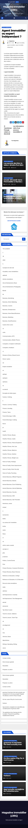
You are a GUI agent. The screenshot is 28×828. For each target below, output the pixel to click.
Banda (4, 290)
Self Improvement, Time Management (12, 598)
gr (3, 427)
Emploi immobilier (7, 366)
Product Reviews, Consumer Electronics (13, 568)
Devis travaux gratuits (8, 662)
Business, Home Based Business (11, 313)
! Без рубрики (6, 248)
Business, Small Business (9, 321)
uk (3, 621)
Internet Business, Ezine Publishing (12, 484)
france (4, 423)
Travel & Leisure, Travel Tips (10, 617)
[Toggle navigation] (14, 18)
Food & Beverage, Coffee (9, 416)
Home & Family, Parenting (9, 473)
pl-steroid (5, 556)
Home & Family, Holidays (9, 461)
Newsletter (5, 665)
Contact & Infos (7, 658)
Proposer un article (7, 669)
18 (3, 256)
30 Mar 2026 (8, 747)
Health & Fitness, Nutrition (9, 454)
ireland (4, 507)
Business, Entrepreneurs (9, 309)
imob (13, 201)
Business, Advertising (8, 298)
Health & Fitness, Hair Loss (10, 446)
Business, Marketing (8, 317)
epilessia (5, 381)
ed (3, 362)
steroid (4, 602)
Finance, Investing (7, 408)
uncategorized (6, 625)
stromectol (5, 606)
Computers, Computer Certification (12, 343)
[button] (25, 18)
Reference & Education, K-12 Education (13, 579)
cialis (4, 332)
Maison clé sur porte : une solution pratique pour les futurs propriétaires (13, 199)
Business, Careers (7, 305)
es (3, 385)
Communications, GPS (9, 336)
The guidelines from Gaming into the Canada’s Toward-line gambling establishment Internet (12, 714)
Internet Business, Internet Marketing (12, 488)
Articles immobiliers (6, 27)
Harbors (5, 703)
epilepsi (5, 374)
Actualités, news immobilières (10, 271)
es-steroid (5, 389)
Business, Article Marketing (10, 302)
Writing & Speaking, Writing (10, 644)
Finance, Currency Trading (10, 404)
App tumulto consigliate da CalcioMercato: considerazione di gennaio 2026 (14, 792)
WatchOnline (6, 640)
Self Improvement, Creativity (10, 594)
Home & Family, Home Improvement (12, 465)
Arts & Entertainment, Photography (12, 286)
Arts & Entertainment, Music (10, 283)
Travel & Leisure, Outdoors (10, 613)
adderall (5, 275)
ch (3, 328)
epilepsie (5, 378)
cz (3, 351)
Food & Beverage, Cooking (10, 419)
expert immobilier (11, 45)
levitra (4, 526)
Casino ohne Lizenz (8, 324)
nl (3, 537)
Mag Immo (11, 41)
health (4, 431)
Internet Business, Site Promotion (11, 499)
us (3, 629)
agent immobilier (20, 42)
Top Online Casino (7, 610)
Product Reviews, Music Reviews (11, 572)
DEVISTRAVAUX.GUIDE (14, 220)
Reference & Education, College (11, 575)
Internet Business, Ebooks (9, 480)
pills (4, 553)
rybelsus (5, 591)
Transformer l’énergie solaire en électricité (8, 131)
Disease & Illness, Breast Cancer (11, 355)
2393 (4, 260)
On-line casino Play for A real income (12, 699)
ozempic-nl (5, 549)
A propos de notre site (8, 267)
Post (4, 564)
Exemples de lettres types (9, 393)
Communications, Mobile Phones (11, 340)
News (4, 534)
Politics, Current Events (9, 560)
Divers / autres (6, 359)
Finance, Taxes (7, 412)
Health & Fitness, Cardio (9, 438)
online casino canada (8, 545)
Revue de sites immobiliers (10, 583)
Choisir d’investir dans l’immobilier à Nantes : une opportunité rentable (13, 182)
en (3, 370)
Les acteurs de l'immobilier (10, 522)
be (3, 294)
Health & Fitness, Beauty (9, 435)
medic (4, 530)
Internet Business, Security (10, 492)
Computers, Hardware (8, 347)
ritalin (4, 587)
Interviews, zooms (7, 503)
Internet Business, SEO (9, 495)
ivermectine (6, 515)
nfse (14, 184)
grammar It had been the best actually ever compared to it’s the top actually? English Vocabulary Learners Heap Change (14, 694)
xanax (4, 648)
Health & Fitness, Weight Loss (10, 457)
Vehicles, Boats (7, 636)
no (3, 541)
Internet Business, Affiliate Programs (12, 476)
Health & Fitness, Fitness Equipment (12, 442)
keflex (4, 518)
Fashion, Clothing (7, 397)
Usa (4, 632)
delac (14, 167)
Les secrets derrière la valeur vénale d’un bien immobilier (13, 165)
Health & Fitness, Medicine (10, 450)
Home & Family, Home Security (11, 469)
